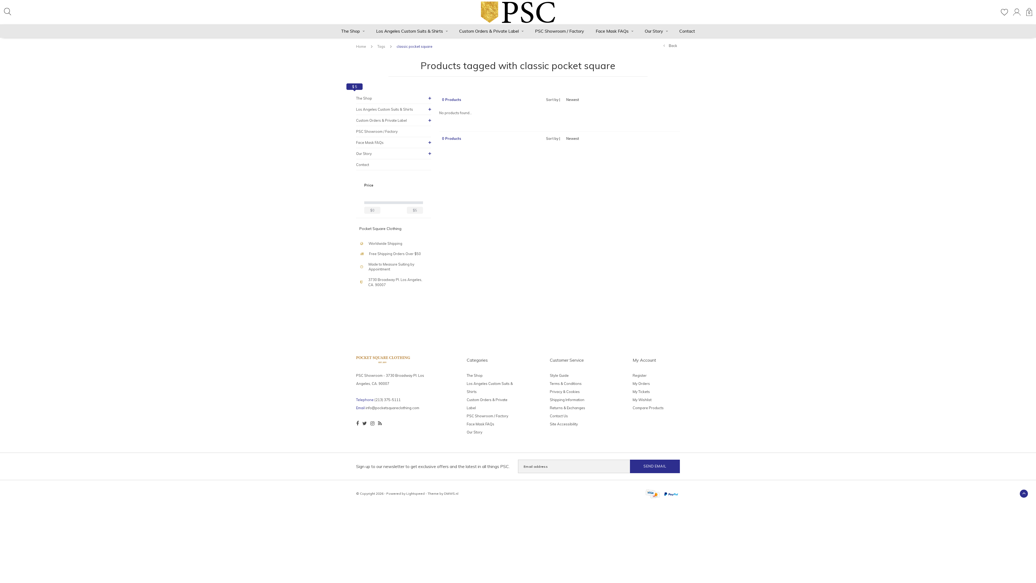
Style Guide (559, 375)
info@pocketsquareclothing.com (392, 408)
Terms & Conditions (566, 383)
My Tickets (641, 391)
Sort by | (553, 99)
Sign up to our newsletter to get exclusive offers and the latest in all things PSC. (433, 466)
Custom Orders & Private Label (489, 31)
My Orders (641, 383)
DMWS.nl (451, 494)
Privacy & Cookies (565, 391)
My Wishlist (642, 400)
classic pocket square (414, 46)
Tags (381, 46)
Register (640, 375)
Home (361, 46)
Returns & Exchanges (567, 408)
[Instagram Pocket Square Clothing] (372, 423)
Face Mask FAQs (612, 31)
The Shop (350, 31)
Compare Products (648, 408)
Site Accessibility (564, 424)
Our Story (654, 31)
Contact (687, 31)
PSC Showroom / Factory (559, 31)
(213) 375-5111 (387, 400)
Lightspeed (415, 494)
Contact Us (559, 416)
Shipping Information (567, 400)
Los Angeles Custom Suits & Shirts (409, 31)
